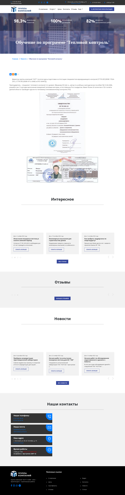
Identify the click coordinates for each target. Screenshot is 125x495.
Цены (60, 9)
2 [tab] (14, 257)
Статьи (84, 489)
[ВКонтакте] (10, 74)
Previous (107, 257)
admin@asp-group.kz (20, 432)
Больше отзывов (62, 298)
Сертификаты (52, 486)
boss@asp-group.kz (20, 429)
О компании (43, 9)
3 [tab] (17, 257)
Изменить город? (76, 3)
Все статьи (62, 261)
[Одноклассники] (13, 74)
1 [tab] (12, 257)
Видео (84, 478)
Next (112, 257)
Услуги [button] (52, 9)
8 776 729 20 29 (18, 420)
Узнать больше (21, 249)
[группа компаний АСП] (21, 9)
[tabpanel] (27, 231)
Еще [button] (80, 9)
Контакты (66, 9)
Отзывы (74, 9)
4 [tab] (20, 257)
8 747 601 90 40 (17, 1)
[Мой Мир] (16, 74)
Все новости (62, 383)
